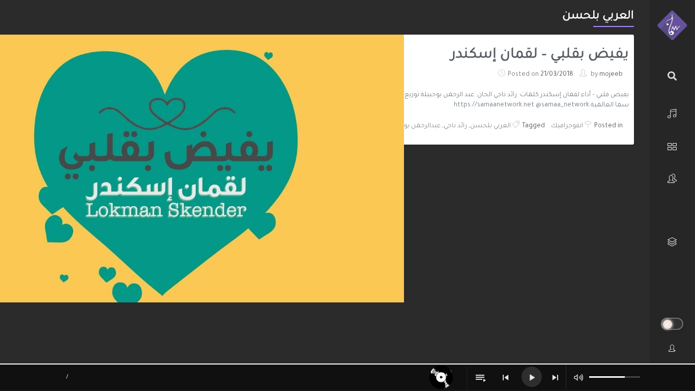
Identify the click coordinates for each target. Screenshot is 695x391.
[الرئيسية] (672, 112)
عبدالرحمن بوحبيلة (415, 126)
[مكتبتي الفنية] (672, 242)
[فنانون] (672, 178)
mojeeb (611, 74)
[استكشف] (672, 145)
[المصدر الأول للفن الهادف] (672, 26)
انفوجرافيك (567, 126)
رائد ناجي (455, 126)
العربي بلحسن (490, 126)
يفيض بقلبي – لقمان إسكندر (540, 55)
